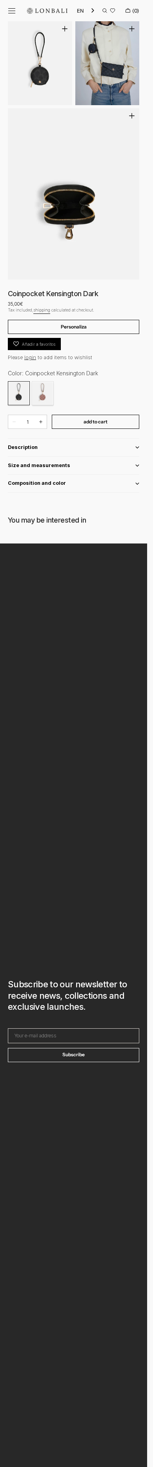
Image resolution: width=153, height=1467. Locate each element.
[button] (11, 10)
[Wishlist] (112, 10)
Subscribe (73, 1054)
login (30, 357)
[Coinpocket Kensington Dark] (19, 393)
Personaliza (74, 327)
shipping (41, 310)
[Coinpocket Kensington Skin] (43, 393)
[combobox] (86, 11)
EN (80, 10)
